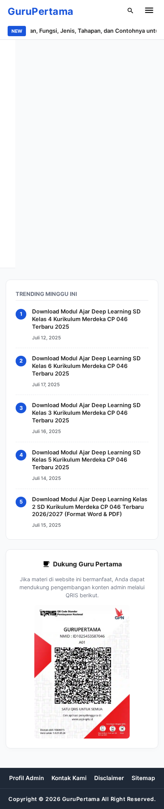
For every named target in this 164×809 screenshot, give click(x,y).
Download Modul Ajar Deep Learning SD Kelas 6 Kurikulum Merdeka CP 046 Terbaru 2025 (86, 366)
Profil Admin (26, 778)
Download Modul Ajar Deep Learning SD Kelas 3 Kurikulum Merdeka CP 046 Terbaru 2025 (86, 413)
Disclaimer (109, 778)
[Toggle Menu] (149, 11)
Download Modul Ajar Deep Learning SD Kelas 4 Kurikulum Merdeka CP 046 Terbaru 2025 (86, 319)
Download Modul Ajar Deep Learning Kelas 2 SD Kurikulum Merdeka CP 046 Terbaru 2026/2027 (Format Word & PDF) (89, 507)
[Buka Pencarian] (130, 11)
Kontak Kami (69, 778)
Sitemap (143, 778)
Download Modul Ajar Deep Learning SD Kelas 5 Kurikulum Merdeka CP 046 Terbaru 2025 (86, 460)
